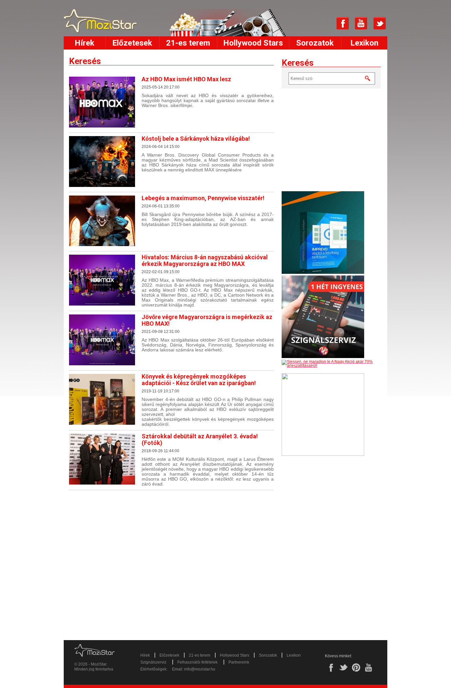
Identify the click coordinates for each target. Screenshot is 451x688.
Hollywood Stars (253, 43)
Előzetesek (132, 43)
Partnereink (238, 662)
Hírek (84, 43)
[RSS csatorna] (324, 23)
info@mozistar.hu (199, 669)
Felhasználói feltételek (197, 662)
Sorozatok (315, 43)
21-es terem (188, 43)
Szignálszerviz (153, 662)
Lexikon (364, 43)
